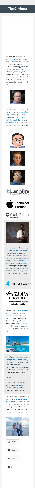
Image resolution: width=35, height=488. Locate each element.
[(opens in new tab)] (17, 194)
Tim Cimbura (17, 9)
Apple (15, 120)
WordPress (10, 123)
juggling (24, 263)
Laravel (21, 120)
